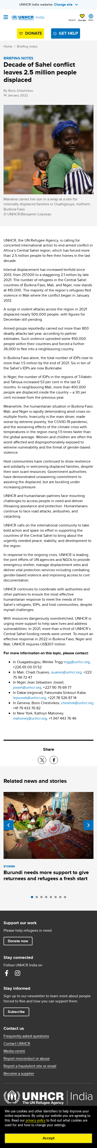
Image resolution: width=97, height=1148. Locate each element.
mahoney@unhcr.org (30, 718)
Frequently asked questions (26, 1036)
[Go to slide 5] (52, 898)
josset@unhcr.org (27, 687)
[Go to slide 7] (61, 898)
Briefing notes (27, 46)
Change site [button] (63, 4)
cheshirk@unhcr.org (77, 703)
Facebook (7, 973)
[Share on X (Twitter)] (42, 760)
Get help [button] (68, 33)
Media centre (14, 1051)
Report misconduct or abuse (27, 1058)
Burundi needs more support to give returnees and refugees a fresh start (46, 875)
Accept (49, 1138)
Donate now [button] (18, 941)
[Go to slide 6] (56, 898)
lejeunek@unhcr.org (29, 697)
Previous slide (8, 825)
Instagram (17, 973)
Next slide (88, 825)
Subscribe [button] (16, 1011)
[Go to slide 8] (66, 898)
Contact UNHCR (17, 1043)
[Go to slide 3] (42, 898)
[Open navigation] (6, 18)
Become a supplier (19, 1073)
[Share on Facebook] (54, 760)
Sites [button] (90, 20)
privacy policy (35, 1120)
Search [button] (72, 20)
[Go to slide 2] (38, 898)
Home (8, 46)
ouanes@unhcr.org (66, 672)
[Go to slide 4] (47, 898)
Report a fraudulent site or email (30, 1066)
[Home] (28, 17)
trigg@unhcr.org (77, 662)
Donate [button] (82, 20)
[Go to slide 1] (33, 898)
